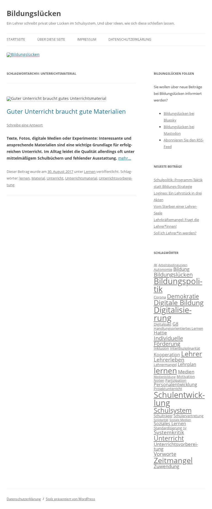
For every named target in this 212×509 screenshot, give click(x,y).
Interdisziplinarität (185, 348)
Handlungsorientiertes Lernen (178, 328)
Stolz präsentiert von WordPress (70, 499)
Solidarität (161, 420)
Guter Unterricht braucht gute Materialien (66, 111)
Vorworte (165, 454)
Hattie (160, 332)
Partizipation (175, 380)
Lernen (90, 171)
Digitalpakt (162, 324)
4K (155, 265)
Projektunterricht (168, 388)
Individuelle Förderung (168, 340)
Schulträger (163, 415)
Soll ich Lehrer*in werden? (175, 232)
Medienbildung (165, 377)
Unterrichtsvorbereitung (176, 446)
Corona (160, 297)
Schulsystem (173, 410)
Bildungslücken (34, 13)
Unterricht (55, 178)
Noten (159, 380)
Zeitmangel (173, 460)
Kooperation (167, 355)
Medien (186, 371)
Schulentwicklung (179, 398)
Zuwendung (166, 466)
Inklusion (161, 348)
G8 (175, 324)
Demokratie (183, 296)
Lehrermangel (165, 364)
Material (38, 178)
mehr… (124, 158)
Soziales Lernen (170, 423)
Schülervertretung (188, 415)
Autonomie (163, 269)
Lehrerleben (169, 359)
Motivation (186, 376)
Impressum (86, 39)
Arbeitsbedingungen (172, 265)
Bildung (181, 269)
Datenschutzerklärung (129, 39)
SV (185, 428)
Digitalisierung (173, 313)
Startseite (16, 39)
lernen (24, 178)
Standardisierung (168, 427)
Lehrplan (187, 364)
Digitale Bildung (179, 302)
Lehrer (191, 353)
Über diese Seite (51, 39)
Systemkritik (169, 432)
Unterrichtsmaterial (81, 178)
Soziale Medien (180, 420)
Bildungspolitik (178, 285)
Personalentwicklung (175, 384)
